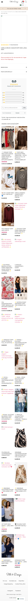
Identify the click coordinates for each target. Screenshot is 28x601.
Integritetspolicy (8, 584)
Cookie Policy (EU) (20, 584)
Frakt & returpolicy (6, 71)
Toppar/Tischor (11, 11)
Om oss (5, 581)
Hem (2, 11)
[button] (2, 8)
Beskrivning (4, 67)
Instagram (10, 590)
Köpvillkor (21, 581)
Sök (24, 107)
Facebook (18, 590)
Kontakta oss (12, 581)
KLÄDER (5, 11)
